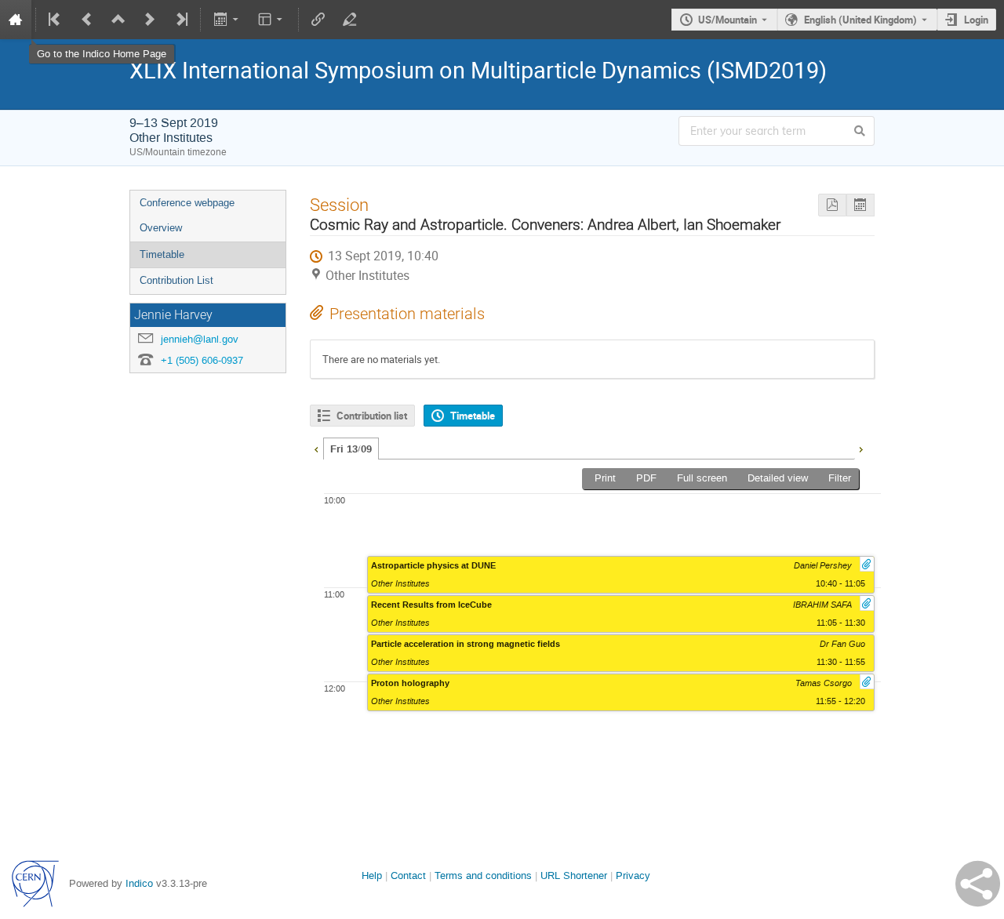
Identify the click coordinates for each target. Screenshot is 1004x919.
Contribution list (371, 416)
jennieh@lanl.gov (199, 339)
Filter (839, 478)
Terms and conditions (483, 875)
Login (976, 20)
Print (605, 478)
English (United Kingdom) (860, 20)
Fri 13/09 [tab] (351, 449)
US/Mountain (727, 20)
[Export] (227, 19)
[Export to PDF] (832, 205)
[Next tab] (860, 448)
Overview (161, 228)
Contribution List (176, 280)
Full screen (702, 478)
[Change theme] (271, 19)
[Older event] (87, 19)
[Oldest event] (55, 19)
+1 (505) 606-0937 (202, 360)
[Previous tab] (316, 448)
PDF (646, 478)
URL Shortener (573, 875)
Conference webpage (187, 203)
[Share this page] (977, 883)
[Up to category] (118, 19)
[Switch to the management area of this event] (350, 19)
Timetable (162, 254)
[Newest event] (180, 19)
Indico (139, 883)
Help (372, 875)
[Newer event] (150, 19)
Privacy (633, 875)
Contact (408, 875)
